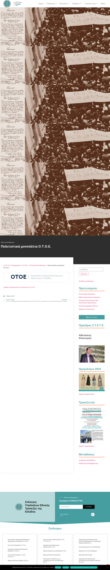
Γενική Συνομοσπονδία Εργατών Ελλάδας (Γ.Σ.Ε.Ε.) (18, 550)
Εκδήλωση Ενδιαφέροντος (88, 463)
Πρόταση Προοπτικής (85, 555)
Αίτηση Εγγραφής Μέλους (88, 306)
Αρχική (40, 3)
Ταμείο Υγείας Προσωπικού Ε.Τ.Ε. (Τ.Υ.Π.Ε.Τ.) (54, 540)
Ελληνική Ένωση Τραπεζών (51, 555)
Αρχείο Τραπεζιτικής (86, 446)
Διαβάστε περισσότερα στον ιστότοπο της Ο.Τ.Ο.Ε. (19, 287)
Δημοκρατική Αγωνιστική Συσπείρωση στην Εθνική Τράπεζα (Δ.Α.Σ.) (89, 560)
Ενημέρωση (51, 3)
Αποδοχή (57, 567)
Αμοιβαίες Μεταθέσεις (87, 460)
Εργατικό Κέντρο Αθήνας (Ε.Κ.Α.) (18, 560)
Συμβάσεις (76, 3)
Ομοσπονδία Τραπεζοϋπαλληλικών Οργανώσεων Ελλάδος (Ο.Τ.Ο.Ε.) (19, 540)
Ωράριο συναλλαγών (86, 309)
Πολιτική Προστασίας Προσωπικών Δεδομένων (84, 567)
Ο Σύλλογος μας (90, 3)
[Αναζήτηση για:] (91, 269)
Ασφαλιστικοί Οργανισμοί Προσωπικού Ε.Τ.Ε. (51, 546)
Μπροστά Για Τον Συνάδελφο (88, 551)
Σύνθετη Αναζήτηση (86, 281)
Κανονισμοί (63, 3)
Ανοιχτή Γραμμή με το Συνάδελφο (89, 547)
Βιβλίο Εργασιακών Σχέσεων (89, 297)
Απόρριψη (65, 567)
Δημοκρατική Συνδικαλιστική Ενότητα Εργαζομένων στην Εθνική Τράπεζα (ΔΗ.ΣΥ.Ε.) (90, 541)
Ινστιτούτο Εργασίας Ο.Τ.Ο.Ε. (17, 545)
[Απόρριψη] (107, 567)
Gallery (103, 3)
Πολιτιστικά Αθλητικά (7, 242)
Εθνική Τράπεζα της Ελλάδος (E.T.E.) (54, 551)
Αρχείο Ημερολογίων (86, 394)
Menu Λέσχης (92, 317)
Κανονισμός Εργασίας (87, 294)
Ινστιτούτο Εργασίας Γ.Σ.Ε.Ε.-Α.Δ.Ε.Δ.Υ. (17, 555)
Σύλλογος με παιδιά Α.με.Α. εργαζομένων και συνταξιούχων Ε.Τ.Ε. (53, 560)
